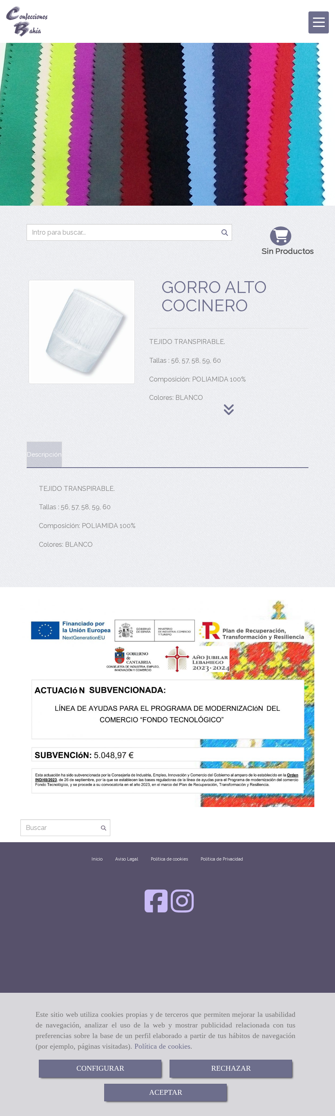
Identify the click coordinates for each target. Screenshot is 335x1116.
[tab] (44, 455)
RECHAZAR (231, 1068)
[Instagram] (182, 909)
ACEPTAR (165, 1092)
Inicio (97, 858)
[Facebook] (156, 909)
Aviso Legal (126, 858)
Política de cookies (162, 1046)
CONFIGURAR (100, 1068)
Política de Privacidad (222, 858)
